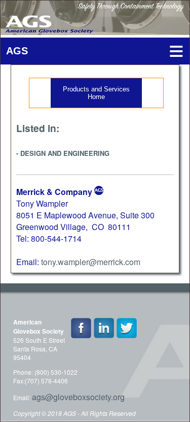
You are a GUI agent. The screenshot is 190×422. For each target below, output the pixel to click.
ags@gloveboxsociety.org (78, 397)
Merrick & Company (54, 192)
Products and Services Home (96, 93)
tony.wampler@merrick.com (90, 262)
